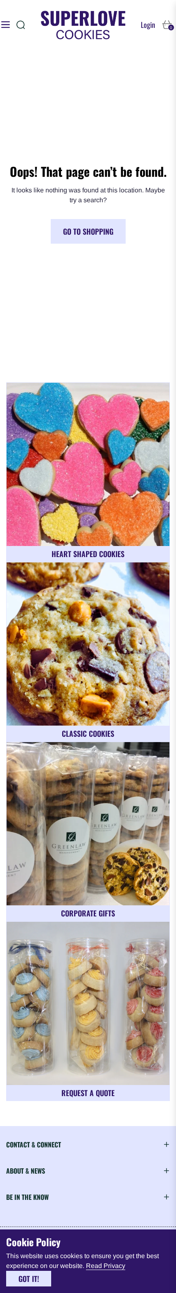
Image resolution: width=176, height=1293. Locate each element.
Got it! (28, 1278)
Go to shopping (88, 231)
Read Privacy (105, 1265)
